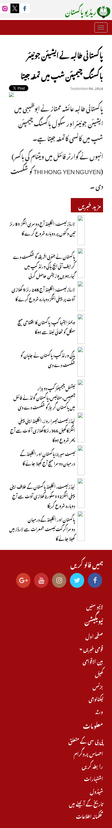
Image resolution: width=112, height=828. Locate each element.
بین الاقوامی (93, 661)
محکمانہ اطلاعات (89, 816)
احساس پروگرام (88, 753)
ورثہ (99, 711)
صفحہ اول (94, 636)
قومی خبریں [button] (92, 648)
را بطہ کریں (92, 766)
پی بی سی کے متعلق (85, 740)
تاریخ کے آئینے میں (86, 803)
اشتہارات (93, 778)
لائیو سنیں (94, 606)
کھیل (99, 673)
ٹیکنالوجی (96, 698)
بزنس (98, 686)
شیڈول (96, 791)
